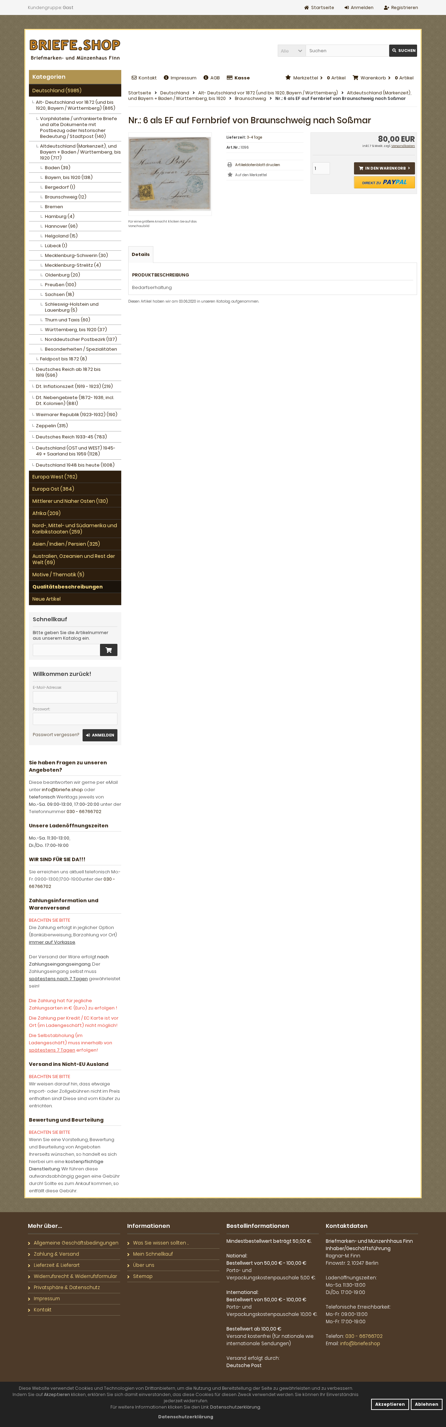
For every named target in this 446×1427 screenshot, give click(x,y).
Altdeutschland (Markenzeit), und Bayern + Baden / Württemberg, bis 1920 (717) (80, 152)
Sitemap (143, 1276)
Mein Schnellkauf (153, 1254)
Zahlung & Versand (56, 1254)
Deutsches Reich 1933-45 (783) (71, 437)
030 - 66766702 (84, 811)
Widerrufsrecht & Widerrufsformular (75, 1276)
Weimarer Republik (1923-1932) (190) (76, 414)
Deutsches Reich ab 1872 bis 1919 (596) (68, 372)
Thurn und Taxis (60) (67, 320)
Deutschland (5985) (57, 90)
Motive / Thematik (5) (58, 574)
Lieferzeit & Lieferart (57, 1265)
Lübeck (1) (56, 245)
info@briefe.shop (62, 789)
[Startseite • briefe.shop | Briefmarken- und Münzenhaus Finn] (75, 50)
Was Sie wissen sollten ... (161, 1243)
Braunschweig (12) (65, 197)
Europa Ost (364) (53, 488)
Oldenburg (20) (62, 275)
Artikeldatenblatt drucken (257, 164)
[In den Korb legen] (108, 650)
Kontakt (148, 78)
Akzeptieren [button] (390, 1404)
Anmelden (100, 735)
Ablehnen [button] (426, 1404)
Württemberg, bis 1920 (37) (76, 329)
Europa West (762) (54, 476)
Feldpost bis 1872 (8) (63, 359)
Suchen (403, 50)
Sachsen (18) (59, 294)
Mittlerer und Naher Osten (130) (70, 501)
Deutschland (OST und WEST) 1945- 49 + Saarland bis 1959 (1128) (75, 451)
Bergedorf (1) (60, 187)
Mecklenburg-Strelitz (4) (73, 265)
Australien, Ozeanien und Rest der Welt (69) (73, 559)
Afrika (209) (46, 513)
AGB (215, 78)
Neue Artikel (46, 598)
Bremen (54, 206)
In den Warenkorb (384, 168)
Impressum (184, 78)
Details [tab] (141, 254)
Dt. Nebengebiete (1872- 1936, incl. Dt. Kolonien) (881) (75, 400)
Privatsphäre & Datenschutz (67, 1287)
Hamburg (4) (60, 216)
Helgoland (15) (61, 236)
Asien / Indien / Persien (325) (66, 543)
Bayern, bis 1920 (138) (69, 177)
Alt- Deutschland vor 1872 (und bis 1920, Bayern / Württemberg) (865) (75, 105)
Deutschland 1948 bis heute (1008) (75, 465)
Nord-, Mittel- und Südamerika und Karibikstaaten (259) (74, 528)
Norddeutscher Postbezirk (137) (81, 339)
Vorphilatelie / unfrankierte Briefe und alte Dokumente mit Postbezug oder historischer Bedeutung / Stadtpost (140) (78, 127)
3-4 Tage (254, 137)
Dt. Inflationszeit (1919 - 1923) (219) (74, 386)
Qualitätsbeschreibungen (67, 586)
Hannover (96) (61, 226)
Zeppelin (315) (52, 425)
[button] (292, 51)
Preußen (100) (60, 284)
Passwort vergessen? (56, 735)
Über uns (143, 1265)
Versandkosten (403, 146)
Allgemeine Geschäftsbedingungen (76, 1243)
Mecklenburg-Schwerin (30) (76, 255)
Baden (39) (57, 167)
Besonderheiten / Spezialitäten (81, 349)
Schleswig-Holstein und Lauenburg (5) (72, 307)
